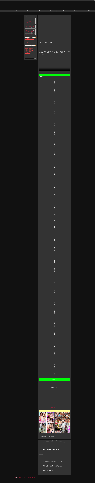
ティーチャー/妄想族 (28, 49)
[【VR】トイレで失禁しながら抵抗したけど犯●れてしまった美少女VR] (58, 417)
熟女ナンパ (29, 31)
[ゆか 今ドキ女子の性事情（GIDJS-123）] (50, 417)
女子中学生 (33, 27)
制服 (33, 26)
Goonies (30, 51)
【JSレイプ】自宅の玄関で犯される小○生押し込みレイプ (51, 449)
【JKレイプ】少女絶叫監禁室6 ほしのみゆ (48, 460)
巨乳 (32, 30)
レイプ (40, 17)
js (42, 436)
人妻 (26, 26)
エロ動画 (27, 22)
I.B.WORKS (42, 17)
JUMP (26, 52)
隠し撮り (31, 34)
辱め (26, 34)
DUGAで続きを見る (54, 74)
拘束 (34, 30)
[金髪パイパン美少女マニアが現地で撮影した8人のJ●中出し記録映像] (66, 417)
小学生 (55, 17)
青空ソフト (27, 51)
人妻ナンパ (30, 26)
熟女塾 (32, 31)
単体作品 (27, 27)
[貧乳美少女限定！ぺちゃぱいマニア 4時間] (43, 417)
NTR (34, 18)
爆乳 (34, 31)
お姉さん (27, 21)
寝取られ (27, 30)
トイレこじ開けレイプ (51, 17)
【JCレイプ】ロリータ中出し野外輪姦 (48, 470)
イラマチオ (46, 17)
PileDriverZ (27, 50)
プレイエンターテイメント (31, 52)
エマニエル (33, 21)
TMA (33, 50)
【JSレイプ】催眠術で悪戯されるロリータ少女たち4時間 (50, 465)
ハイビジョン (30, 22)
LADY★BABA (33, 49)
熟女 (26, 31)
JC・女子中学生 (27, 38)
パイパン (34, 22)
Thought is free (51, 481)
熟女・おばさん (32, 38)
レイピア (33, 51)
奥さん (30, 27)
